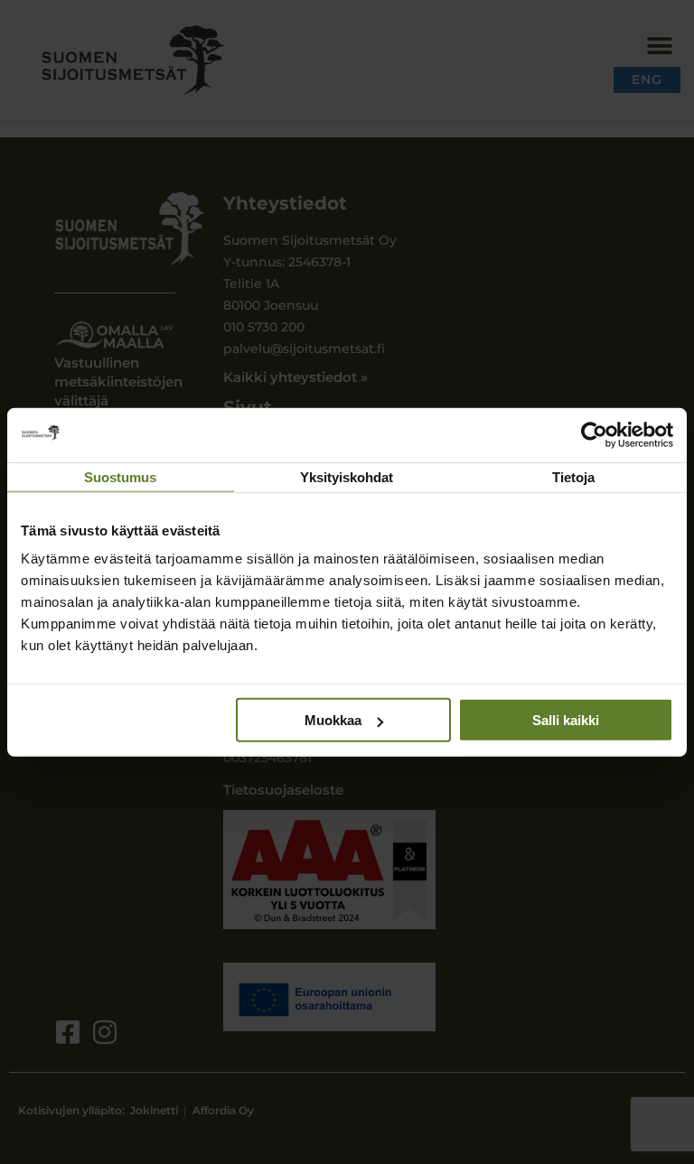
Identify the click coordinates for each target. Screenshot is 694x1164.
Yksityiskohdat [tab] (346, 476)
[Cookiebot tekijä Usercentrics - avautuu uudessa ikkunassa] (594, 434)
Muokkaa (333, 720)
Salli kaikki (565, 720)
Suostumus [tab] (120, 476)
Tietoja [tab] (573, 476)
